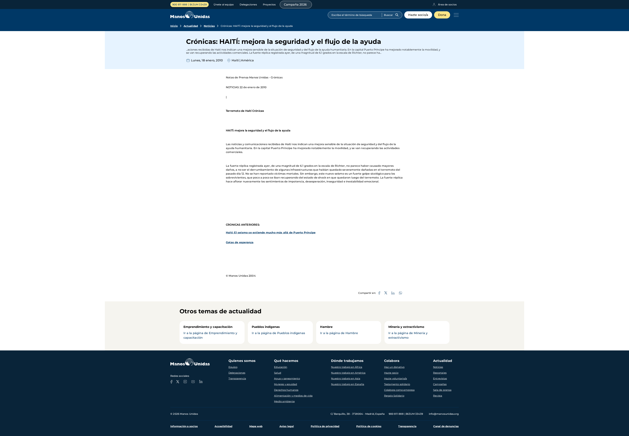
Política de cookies (368, 426)
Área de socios (447, 4)
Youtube (193, 382)
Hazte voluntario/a (395, 378)
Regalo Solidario (394, 395)
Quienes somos (242, 361)
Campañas (440, 384)
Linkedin (201, 382)
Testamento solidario (397, 384)
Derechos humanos (286, 390)
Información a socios (184, 426)
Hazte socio (391, 372)
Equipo (233, 367)
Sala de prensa (442, 390)
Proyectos (269, 4)
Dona (442, 15)
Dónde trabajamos (347, 361)
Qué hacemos (286, 361)
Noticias (209, 25)
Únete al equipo (224, 4)
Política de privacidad (325, 426)
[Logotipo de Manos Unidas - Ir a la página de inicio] (190, 17)
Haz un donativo (394, 367)
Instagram (185, 382)
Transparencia (237, 378)
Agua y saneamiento (287, 378)
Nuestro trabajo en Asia (345, 378)
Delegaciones (248, 4)
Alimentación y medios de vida (293, 395)
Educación (280, 367)
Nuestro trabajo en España (347, 384)
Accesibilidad (223, 426)
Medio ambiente (284, 401)
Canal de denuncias (446, 426)
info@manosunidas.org (444, 413)
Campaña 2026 (295, 4)
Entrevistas (440, 378)
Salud (277, 372)
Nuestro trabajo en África (346, 367)
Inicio (174, 25)
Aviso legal (286, 426)
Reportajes (440, 372)
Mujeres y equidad (285, 384)
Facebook (171, 381)
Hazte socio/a (418, 15)
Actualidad (191, 25)
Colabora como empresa (399, 390)
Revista (437, 395)
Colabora (392, 361)
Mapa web (256, 426)
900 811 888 (179, 4)
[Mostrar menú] (455, 15)
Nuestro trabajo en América (348, 372)
